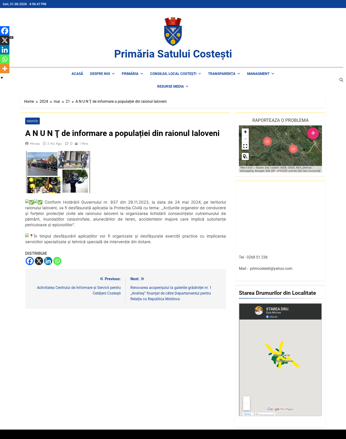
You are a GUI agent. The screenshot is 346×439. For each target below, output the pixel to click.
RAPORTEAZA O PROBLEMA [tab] (280, 120)
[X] (39, 261)
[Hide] (2, 78)
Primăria (130, 74)
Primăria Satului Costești (173, 54)
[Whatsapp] (57, 261)
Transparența (221, 74)
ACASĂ (77, 74)
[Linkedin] (48, 261)
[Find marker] (245, 156)
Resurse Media (170, 86)
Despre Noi (100, 74)
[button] (293, 149)
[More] (4, 68)
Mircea (35, 143)
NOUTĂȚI (32, 121)
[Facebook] (30, 261)
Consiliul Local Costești (173, 74)
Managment (258, 74)
